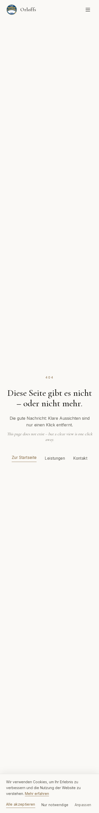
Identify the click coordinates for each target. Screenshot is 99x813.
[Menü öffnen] (88, 10)
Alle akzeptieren (20, 804)
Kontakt (80, 458)
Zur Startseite (24, 457)
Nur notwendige (55, 805)
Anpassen (83, 805)
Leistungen (55, 458)
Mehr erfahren (37, 793)
